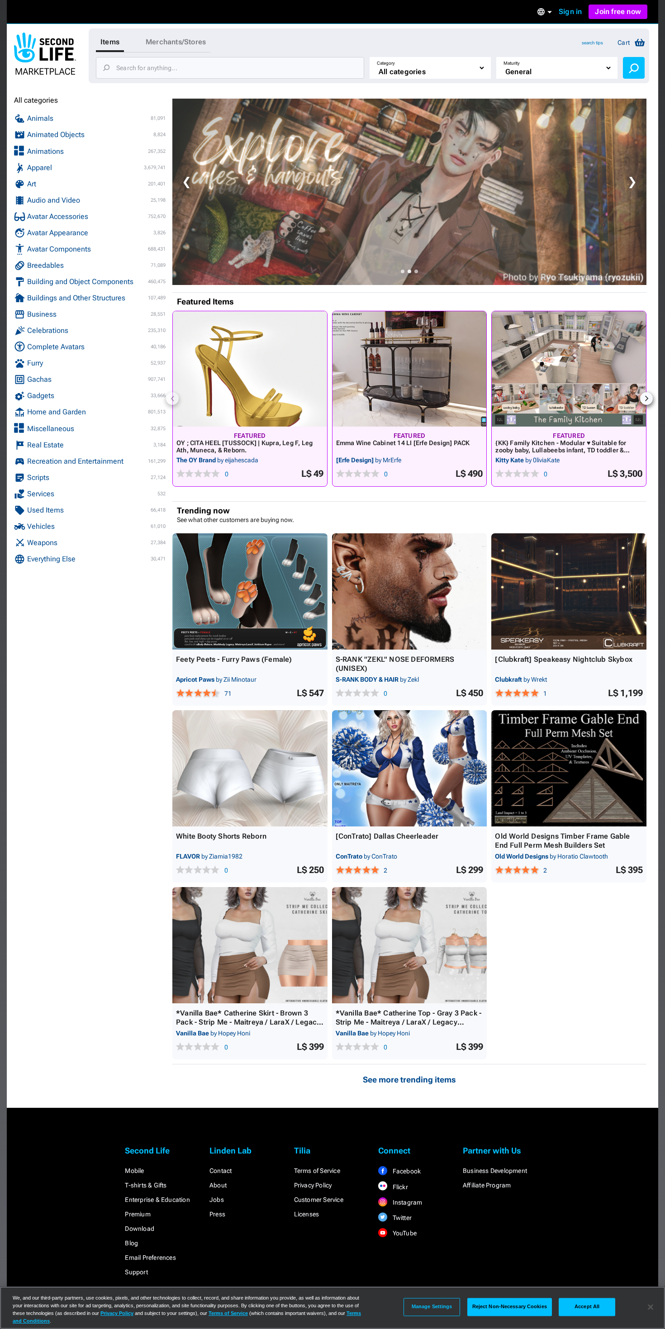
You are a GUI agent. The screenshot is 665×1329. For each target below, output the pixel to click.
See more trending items (409, 1079)
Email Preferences (150, 1257)
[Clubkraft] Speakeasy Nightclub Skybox (563, 659)
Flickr (399, 1187)
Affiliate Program (487, 1185)
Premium (137, 1214)
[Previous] (172, 398)
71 (228, 693)
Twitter (401, 1217)
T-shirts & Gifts (145, 1185)
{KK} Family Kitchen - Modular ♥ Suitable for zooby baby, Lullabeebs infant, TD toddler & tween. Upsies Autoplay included (560, 450)
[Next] (646, 398)
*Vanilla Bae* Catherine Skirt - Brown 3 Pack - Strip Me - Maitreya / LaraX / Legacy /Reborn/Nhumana (248, 1022)
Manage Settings (432, 1307)
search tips (592, 42)
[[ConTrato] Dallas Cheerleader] (409, 768)
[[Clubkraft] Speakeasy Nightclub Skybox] (568, 591)
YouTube (404, 1233)
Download (139, 1228)
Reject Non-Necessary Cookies (509, 1307)
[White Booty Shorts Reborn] (250, 768)
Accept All (587, 1307)
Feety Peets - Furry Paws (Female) (234, 659)
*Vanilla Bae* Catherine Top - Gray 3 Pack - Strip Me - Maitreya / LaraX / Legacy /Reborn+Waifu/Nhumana (409, 1022)
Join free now (618, 11)
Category (386, 63)
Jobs (216, 1199)
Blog (131, 1243)
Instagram (406, 1202)
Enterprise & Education (157, 1199)
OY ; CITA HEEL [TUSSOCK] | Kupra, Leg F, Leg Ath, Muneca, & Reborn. (244, 446)
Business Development (495, 1170)
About (218, 1185)
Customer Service (318, 1199)
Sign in (570, 11)
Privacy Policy (313, 1185)
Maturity (512, 63)
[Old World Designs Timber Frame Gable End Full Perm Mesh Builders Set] (568, 768)
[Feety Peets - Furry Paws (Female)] (250, 591)
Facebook (406, 1171)
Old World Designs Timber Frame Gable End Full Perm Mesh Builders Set (562, 841)
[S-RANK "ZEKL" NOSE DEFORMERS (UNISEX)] (409, 591)
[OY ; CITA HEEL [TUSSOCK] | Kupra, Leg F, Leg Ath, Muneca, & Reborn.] (250, 369)
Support (136, 1272)
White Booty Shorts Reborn (221, 836)
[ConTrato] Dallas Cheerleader (387, 836)
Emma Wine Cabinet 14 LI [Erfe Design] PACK (403, 442)
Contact (220, 1170)
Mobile (134, 1170)
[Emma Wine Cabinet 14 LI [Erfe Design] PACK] (409, 369)
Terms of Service (317, 1170)
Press (217, 1214)
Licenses (306, 1214)
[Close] (650, 1307)
